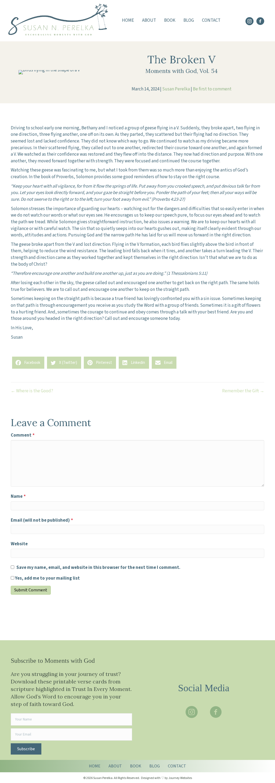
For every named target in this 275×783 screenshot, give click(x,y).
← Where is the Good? (32, 391)
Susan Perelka (176, 89)
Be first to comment (212, 89)
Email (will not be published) (42, 520)
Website (19, 544)
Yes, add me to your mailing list (47, 578)
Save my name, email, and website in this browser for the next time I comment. (98, 567)
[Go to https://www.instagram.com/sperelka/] (249, 22)
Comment (23, 435)
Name (18, 496)
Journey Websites (180, 778)
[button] (26, 749)
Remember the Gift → (243, 391)
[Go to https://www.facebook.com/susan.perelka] (260, 22)
